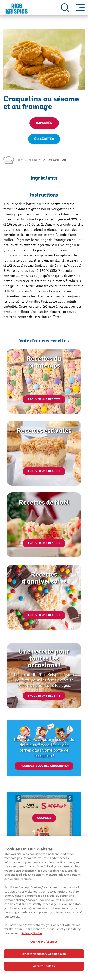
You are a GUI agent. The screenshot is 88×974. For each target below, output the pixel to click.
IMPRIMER (44, 123)
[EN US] (65, 7)
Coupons (44, 818)
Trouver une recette (44, 399)
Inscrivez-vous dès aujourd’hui (44, 766)
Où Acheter (44, 139)
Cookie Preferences (44, 941)
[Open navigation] (80, 7)
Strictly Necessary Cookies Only (44, 953)
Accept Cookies (44, 966)
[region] (44, 905)
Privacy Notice (32, 933)
